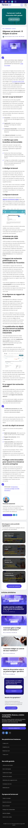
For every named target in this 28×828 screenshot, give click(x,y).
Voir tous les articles (8, 515)
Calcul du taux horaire (8, 765)
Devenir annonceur (7, 802)
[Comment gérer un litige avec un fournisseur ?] (14, 620)
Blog (3, 28)
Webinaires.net (6, 787)
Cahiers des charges (7, 772)
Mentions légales (6, 813)
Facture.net (9, 823)
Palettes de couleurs (7, 776)
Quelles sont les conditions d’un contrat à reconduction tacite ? (13, 609)
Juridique (14, 28)
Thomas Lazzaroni (8, 36)
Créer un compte (7, 798)
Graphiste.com (6, 747)
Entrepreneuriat (8, 28)
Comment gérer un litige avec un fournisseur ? (12, 629)
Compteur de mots (7, 784)
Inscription (14, 691)
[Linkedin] (6, 732)
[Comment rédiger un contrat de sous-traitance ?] (14, 641)
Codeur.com (5, 743)
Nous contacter (6, 805)
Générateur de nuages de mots (10, 780)
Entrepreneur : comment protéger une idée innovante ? (11, 488)
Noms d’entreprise (7, 769)
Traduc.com (5, 754)
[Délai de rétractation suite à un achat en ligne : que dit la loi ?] (14, 662)
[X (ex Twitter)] (10, 732)
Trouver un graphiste (11, 708)
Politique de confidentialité (9, 809)
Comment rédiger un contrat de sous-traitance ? (13, 650)
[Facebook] (3, 732)
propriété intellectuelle (18, 81)
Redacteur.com (6, 751)
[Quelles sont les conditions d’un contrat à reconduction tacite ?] (14, 599)
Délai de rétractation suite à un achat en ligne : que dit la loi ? (13, 671)
